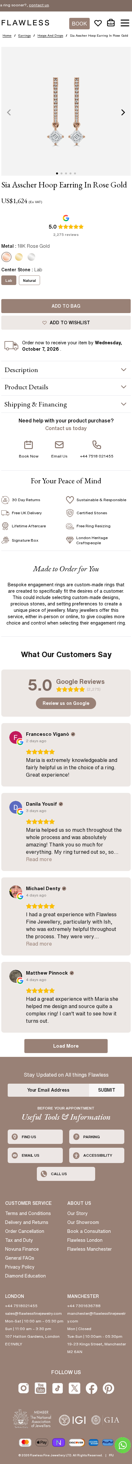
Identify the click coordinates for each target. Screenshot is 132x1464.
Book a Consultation (89, 1231)
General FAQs (19, 1258)
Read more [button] (39, 859)
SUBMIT (106, 1090)
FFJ (111, 1455)
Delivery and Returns (26, 1222)
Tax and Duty (19, 1240)
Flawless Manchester (89, 1249)
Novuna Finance (22, 1249)
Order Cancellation (24, 1231)
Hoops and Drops (50, 35)
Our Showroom (83, 1222)
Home (7, 35)
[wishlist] (98, 23)
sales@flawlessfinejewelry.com (33, 1313)
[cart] (110, 23)
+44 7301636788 (84, 1306)
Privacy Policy (20, 1267)
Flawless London (85, 1240)
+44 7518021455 (21, 1306)
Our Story (77, 1213)
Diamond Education (25, 1276)
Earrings (24, 35)
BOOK (79, 23)
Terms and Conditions (28, 1213)
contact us (31, 5)
